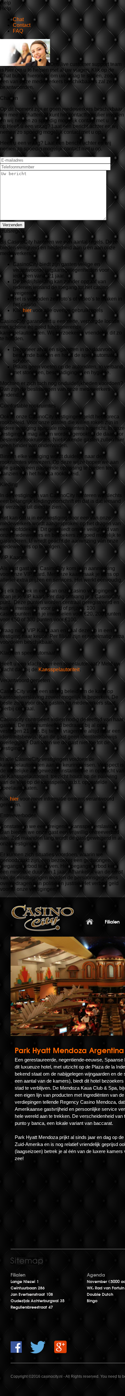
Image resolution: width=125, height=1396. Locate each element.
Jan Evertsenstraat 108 (32, 1294)
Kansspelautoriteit (58, 669)
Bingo (92, 1300)
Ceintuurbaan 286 (28, 1288)
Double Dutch (100, 1294)
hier (28, 310)
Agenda (96, 1275)
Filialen (18, 1275)
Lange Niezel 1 (25, 1281)
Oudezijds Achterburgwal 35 (37, 1300)
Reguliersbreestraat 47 (32, 1307)
